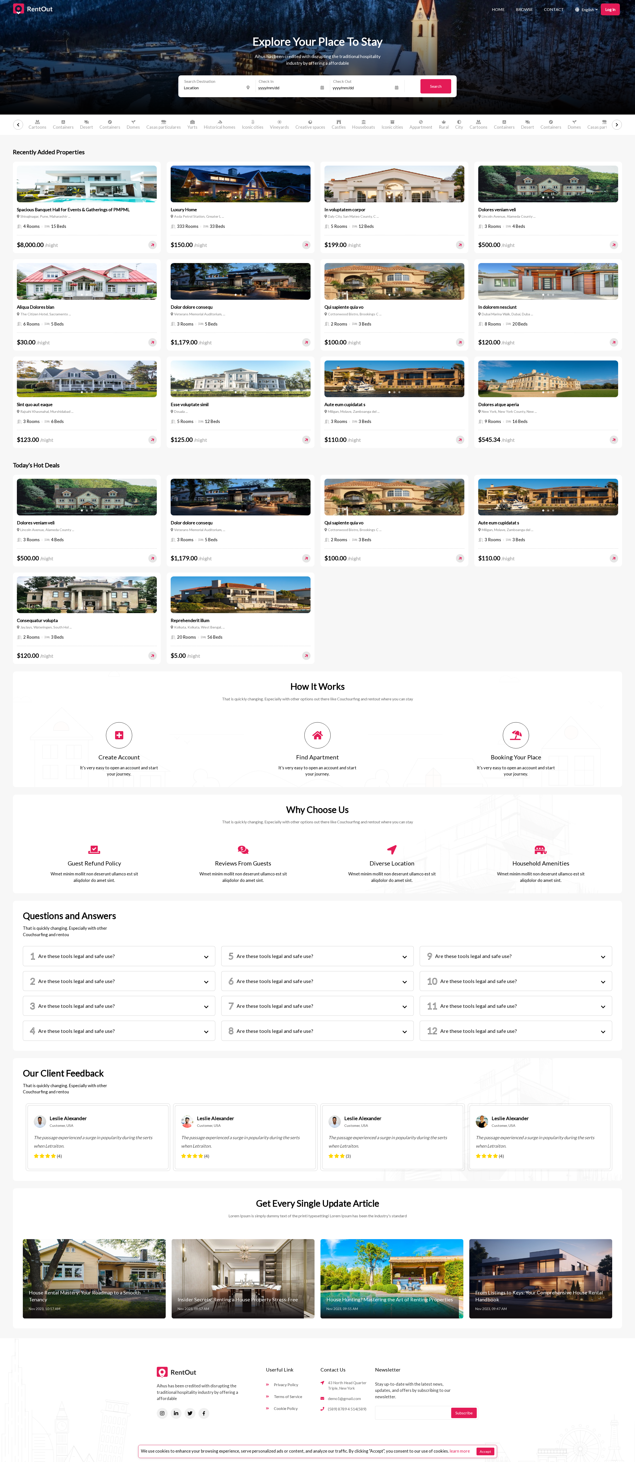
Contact (554, 9)
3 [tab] (91, 197)
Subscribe (464, 1412)
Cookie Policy (286, 1408)
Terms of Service (288, 1396)
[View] (152, 245)
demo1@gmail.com (344, 1398)
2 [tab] (86, 197)
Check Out (342, 81)
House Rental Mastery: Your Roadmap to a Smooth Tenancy (85, 1295)
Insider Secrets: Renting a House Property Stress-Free (238, 1299)
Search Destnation (199, 81)
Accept (485, 1451)
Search (436, 86)
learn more (460, 1451)
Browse (524, 9)
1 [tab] (81, 197)
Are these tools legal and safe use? (72, 956)
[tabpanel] (87, 184)
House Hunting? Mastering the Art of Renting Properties (389, 1299)
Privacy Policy (286, 1384)
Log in (610, 9)
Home (498, 9)
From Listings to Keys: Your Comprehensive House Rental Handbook (539, 1295)
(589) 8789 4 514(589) (347, 1408)
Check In (266, 81)
